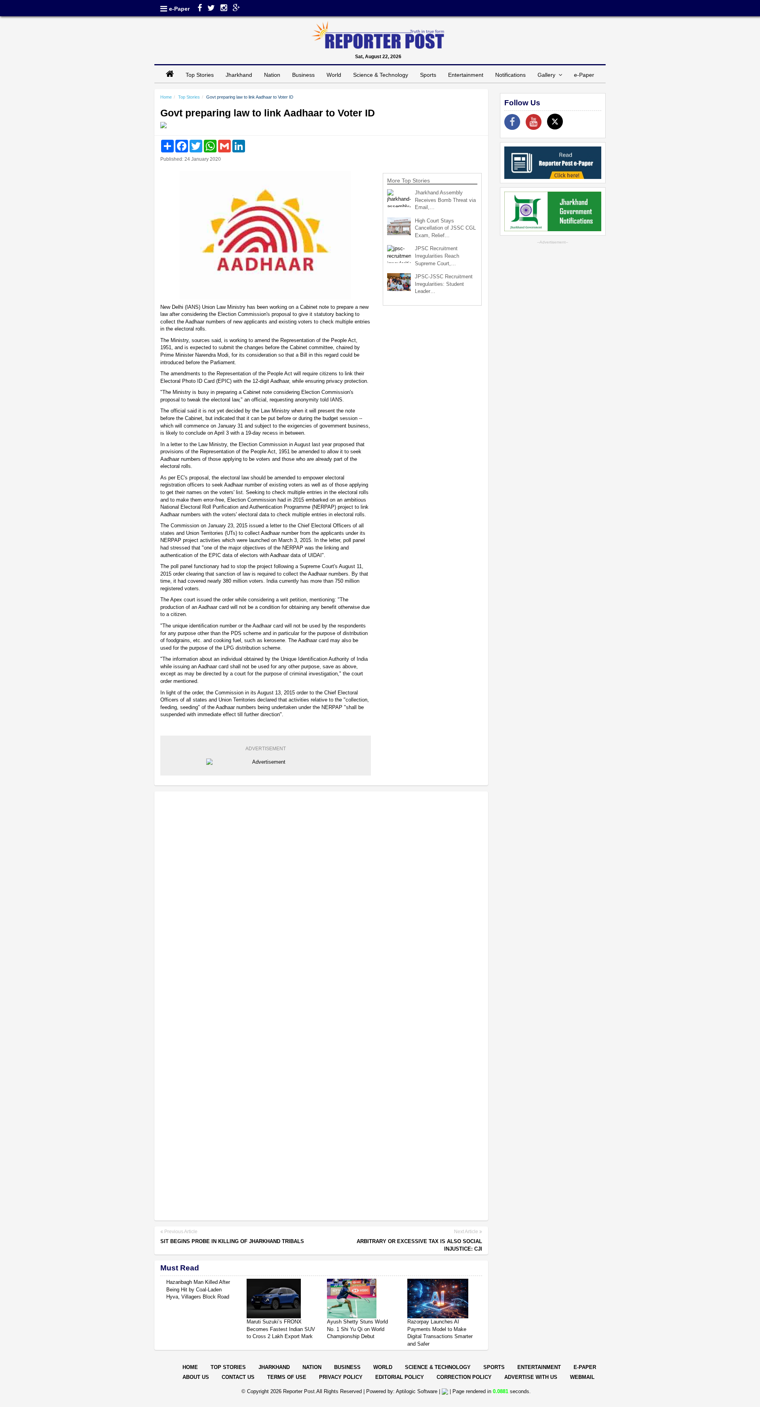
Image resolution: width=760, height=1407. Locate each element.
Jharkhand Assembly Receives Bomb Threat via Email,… (445, 200)
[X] (555, 121)
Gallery (548, 75)
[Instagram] (223, 9)
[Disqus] (321, 900)
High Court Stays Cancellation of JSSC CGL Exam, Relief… (445, 228)
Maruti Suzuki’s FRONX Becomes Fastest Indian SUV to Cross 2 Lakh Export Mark (281, 1329)
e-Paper (179, 9)
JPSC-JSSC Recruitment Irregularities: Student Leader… (444, 284)
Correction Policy (464, 1377)
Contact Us (238, 1377)
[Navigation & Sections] (163, 9)
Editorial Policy (399, 1377)
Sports (428, 75)
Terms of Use (286, 1377)
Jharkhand (239, 75)
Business (303, 75)
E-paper (585, 1367)
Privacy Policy (341, 1377)
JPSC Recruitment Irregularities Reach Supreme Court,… (437, 255)
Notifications (510, 75)
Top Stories (200, 75)
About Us (195, 1377)
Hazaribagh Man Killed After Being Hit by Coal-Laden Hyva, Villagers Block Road (198, 1289)
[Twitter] (211, 9)
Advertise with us (530, 1377)
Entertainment (465, 75)
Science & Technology (380, 75)
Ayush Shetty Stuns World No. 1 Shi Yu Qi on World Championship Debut (357, 1329)
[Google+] (236, 9)
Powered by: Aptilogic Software (401, 1391)
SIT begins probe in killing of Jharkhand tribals (232, 1241)
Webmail (582, 1377)
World (334, 75)
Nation (272, 75)
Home (166, 97)
